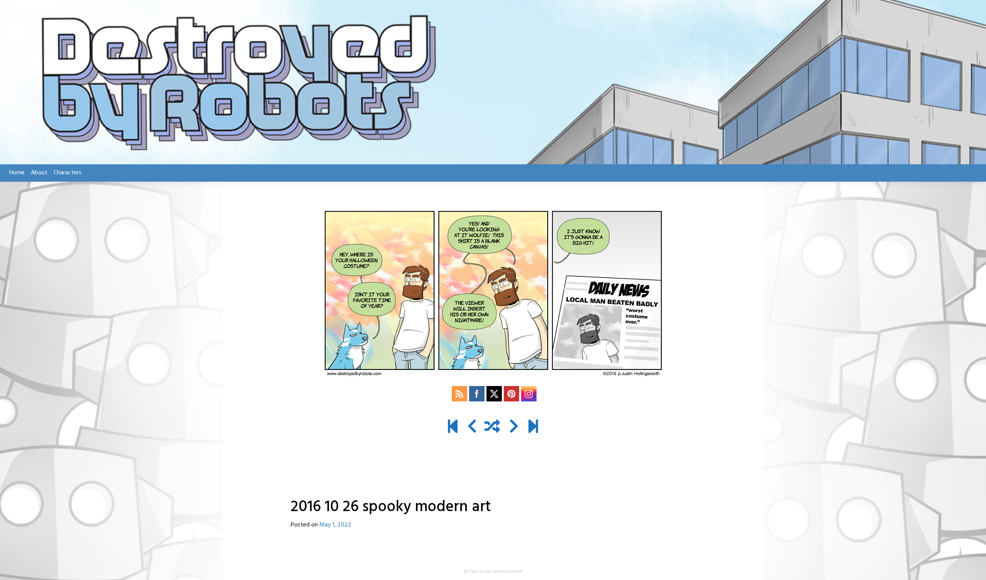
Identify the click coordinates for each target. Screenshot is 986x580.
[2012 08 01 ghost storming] (452, 427)
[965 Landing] (533, 427)
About (39, 173)
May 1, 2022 (335, 525)
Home (17, 173)
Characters (68, 173)
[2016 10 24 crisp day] (472, 427)
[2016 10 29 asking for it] (514, 427)
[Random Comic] (492, 427)
